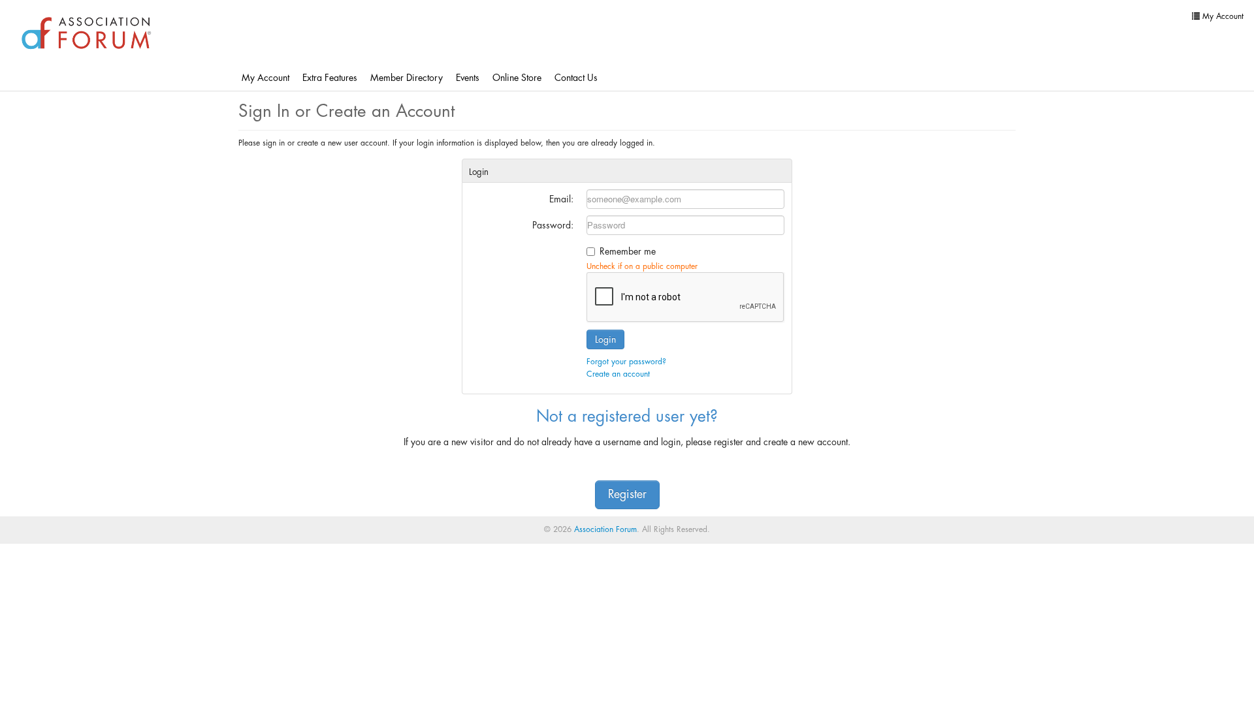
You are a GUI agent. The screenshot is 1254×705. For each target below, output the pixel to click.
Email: (561, 199)
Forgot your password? (626, 362)
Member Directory (406, 77)
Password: (552, 225)
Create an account (618, 374)
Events (467, 77)
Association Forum (605, 529)
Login (605, 339)
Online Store (516, 77)
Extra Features (329, 77)
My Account (265, 77)
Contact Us (576, 77)
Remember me (628, 251)
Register (627, 494)
